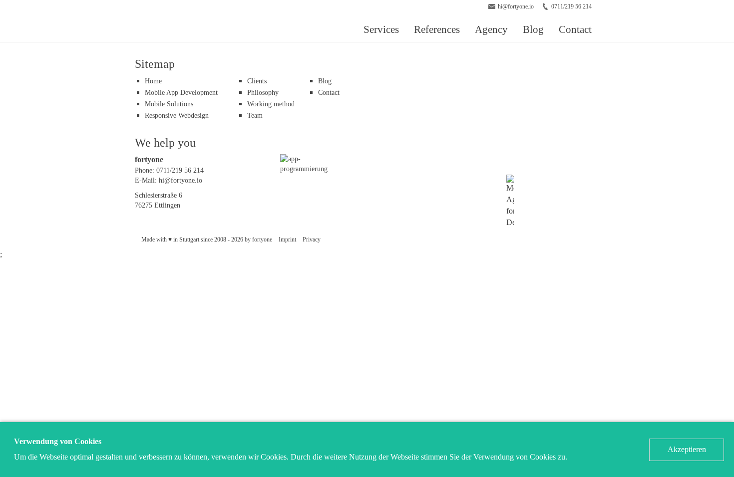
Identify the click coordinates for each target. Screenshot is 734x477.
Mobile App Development (181, 92)
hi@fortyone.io (516, 6)
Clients (257, 81)
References (437, 29)
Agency (491, 29)
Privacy (312, 239)
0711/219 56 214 (571, 6)
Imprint (287, 239)
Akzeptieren (687, 449)
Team (255, 115)
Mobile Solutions (169, 104)
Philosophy (263, 92)
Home (153, 81)
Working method (271, 104)
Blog (533, 29)
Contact (575, 29)
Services (381, 29)
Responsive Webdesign (177, 115)
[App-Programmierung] (307, 163)
